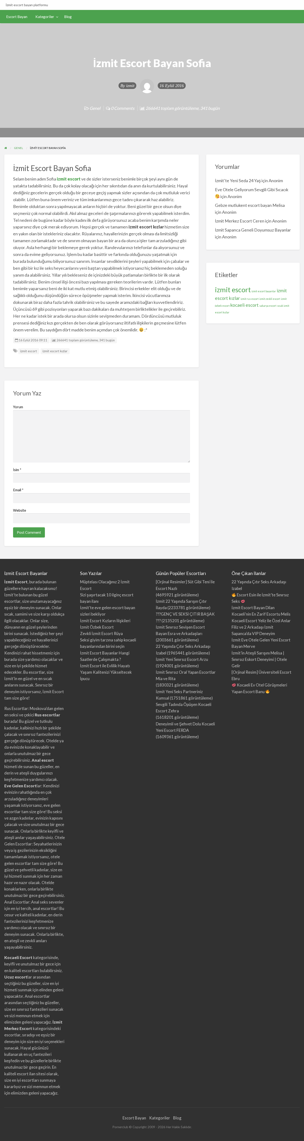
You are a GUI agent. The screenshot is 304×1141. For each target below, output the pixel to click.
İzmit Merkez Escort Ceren (239, 220)
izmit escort (69, 178)
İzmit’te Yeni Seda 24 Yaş (238, 180)
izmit (130, 85)
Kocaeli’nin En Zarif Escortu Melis (261, 614)
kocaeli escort (244, 305)
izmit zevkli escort (269, 298)
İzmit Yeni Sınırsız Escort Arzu (182, 659)
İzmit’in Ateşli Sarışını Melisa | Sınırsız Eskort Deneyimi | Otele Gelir (259, 659)
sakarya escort (267, 305)
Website (19, 510)
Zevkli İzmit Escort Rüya (101, 633)
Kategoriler (44, 16)
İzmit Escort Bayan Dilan (253, 607)
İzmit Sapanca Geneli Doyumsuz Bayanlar (253, 229)
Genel (95, 108)
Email (18, 490)
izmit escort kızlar (55, 351)
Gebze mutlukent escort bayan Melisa (250, 205)
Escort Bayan (16, 16)
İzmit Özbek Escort (97, 627)
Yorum (18, 407)
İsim (17, 470)
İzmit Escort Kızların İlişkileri (105, 620)
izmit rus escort (250, 298)
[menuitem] (16, 16)
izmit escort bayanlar (264, 291)
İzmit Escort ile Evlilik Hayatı (105, 665)
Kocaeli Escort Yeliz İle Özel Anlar (261, 620)
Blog (68, 16)
